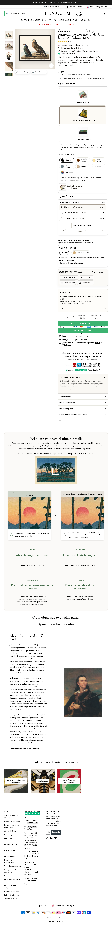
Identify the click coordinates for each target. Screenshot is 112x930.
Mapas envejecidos (10, 856)
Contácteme (8, 812)
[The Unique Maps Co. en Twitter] (55, 838)
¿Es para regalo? (66, 396)
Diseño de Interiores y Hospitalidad (11, 826)
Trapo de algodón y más (12, 866)
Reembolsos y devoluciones (9, 840)
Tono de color (67, 248)
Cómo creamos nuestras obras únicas (73, 414)
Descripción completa (66, 65)
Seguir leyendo (66, 390)
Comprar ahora (83, 330)
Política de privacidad (11, 895)
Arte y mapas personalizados (56, 25)
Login (26, 884)
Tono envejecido (83, 252)
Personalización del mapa (11, 852)
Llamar (97, 343)
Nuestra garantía (66, 421)
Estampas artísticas (33, 20)
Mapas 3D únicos (10, 831)
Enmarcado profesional (12, 821)
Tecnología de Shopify (56, 921)
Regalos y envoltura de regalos (12, 881)
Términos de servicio (11, 898)
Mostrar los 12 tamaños (82, 225)
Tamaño (82, 202)
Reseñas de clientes (11, 876)
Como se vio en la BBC (12, 891)
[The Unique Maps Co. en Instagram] (47, 838)
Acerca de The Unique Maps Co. (12, 817)
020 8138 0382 (32, 822)
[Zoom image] (51, 65)
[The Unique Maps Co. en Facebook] (51, 838)
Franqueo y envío (10, 835)
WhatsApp (66, 345)
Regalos (86, 20)
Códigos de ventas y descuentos (11, 871)
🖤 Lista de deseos (76, 6)
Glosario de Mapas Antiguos (11, 887)
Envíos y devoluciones (67, 402)
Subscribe (56, 832)
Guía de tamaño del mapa (11, 846)
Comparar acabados (69, 150)
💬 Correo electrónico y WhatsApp (56, 6)
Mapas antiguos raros (63, 20)
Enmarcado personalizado (9, 861)
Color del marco (67, 155)
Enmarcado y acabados (68, 408)
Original (64, 252)
